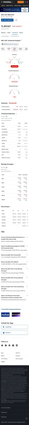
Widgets (3, 361)
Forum (21, 32)
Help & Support (19, 358)
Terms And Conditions (5, 407)
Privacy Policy (4, 412)
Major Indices (9, 5)
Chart (8, 32)
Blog (2, 352)
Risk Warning (3, 417)
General (3, 32)
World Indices (17, 5)
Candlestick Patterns (14, 36)
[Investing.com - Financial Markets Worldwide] (8, 2)
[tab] (8, 49)
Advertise (18, 355)
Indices (3, 5)
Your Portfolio (4, 358)
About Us (18, 352)
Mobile (2, 355)
